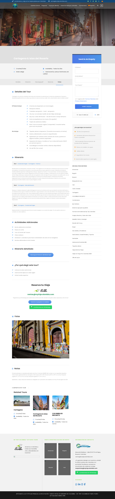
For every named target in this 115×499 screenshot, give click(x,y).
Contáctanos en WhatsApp (41, 307)
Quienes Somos (35, 5)
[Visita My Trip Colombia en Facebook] (85, 485)
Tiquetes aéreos (76, 246)
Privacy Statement (81, 101)
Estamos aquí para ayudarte (80, 208)
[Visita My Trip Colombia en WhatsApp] (76, 485)
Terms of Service (90, 99)
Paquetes (44, 5)
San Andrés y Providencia (79, 231)
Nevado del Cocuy (77, 223)
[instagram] (98, 1)
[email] (88, 1)
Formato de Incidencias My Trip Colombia (83, 211)
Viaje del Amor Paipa (77, 250)
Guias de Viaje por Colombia (69, 5)
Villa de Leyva (76, 257)
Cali (73, 185)
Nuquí (73, 227)
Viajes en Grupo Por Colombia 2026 (82, 253)
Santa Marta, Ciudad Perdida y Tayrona (83, 234)
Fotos (59, 82)
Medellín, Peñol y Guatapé (79, 219)
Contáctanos (83, 5)
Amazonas (75, 169)
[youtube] (96, 1)
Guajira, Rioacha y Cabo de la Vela (81, 215)
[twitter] (93, 1)
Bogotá (74, 173)
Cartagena (75, 192)
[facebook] (90, 1)
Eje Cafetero (75, 204)
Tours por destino (54, 5)
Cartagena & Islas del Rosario (40, 415)
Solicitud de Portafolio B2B (79, 242)
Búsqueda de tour (77, 181)
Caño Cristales (76, 188)
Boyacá (74, 177)
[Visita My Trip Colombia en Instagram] (82, 485)
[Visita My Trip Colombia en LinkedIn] (79, 485)
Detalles (18, 82)
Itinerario (28, 82)
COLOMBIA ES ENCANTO (78, 196)
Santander (75, 238)
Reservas (50, 82)
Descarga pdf (39, 82)
